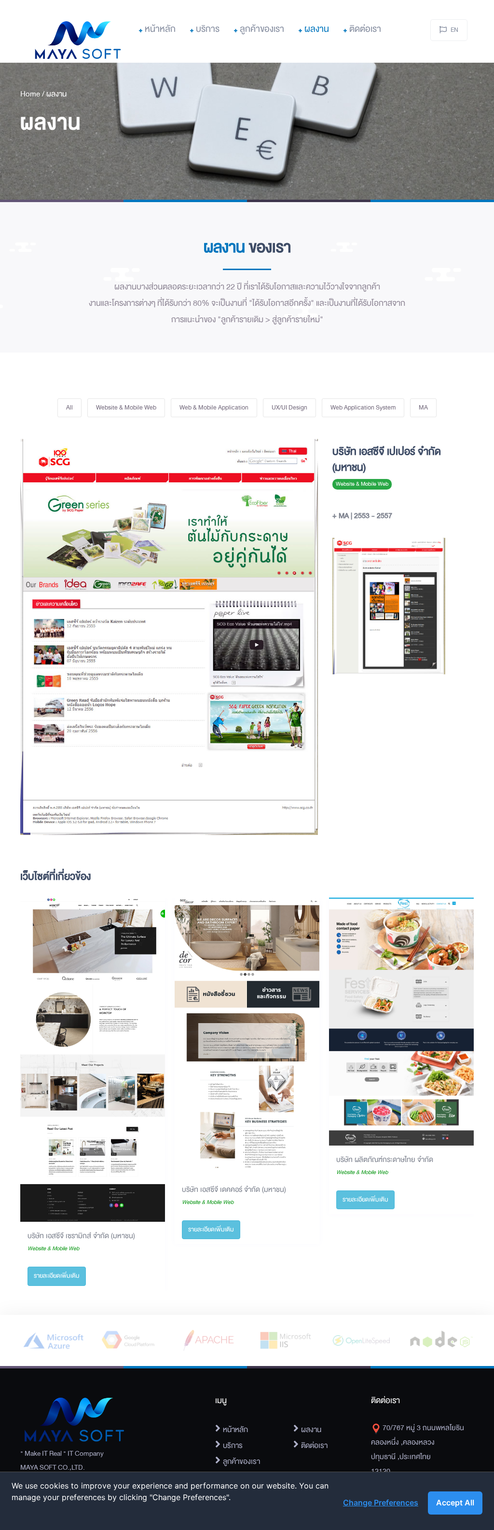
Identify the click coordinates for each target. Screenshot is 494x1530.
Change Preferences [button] (380, 1502)
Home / (33, 94)
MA (423, 407)
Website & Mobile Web (126, 407)
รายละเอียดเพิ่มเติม (57, 1275)
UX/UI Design (289, 407)
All (69, 407)
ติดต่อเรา (365, 29)
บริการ (208, 29)
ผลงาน (316, 29)
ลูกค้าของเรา (262, 29)
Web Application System (363, 407)
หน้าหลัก (160, 29)
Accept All (455, 1502)
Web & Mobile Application (213, 407)
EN (454, 30)
